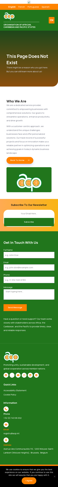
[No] (54, 476)
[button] (51, 20)
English (12, 6)
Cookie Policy (10, 394)
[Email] (6, 424)
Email (6, 262)
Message (8, 287)
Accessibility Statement (15, 390)
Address (7, 445)
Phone (7, 274)
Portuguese (33, 6)
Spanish (46, 6)
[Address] (6, 440)
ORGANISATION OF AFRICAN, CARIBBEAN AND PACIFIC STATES (19, 26)
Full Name (8, 249)
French (21, 6)
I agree (29, 480)
